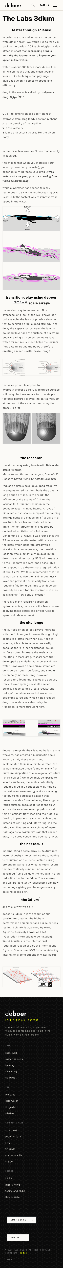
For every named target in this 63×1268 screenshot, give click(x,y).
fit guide (10, 1077)
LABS (8, 1178)
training (9, 1065)
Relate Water (13, 1197)
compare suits (13, 1155)
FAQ (7, 1142)
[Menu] (55, 5)
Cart (44, 5)
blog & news (12, 1184)
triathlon (10, 1113)
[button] (33, 5)
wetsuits (10, 1094)
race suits (11, 1052)
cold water (11, 1100)
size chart (11, 1130)
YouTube (9, 1259)
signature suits (14, 1059)
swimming (11, 1071)
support (10, 1161)
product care (13, 1136)
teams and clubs (15, 1190)
